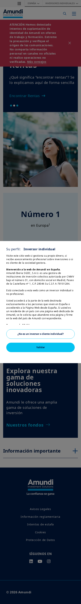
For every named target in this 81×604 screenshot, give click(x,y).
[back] (70, 322)
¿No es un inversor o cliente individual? (40, 334)
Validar (40, 347)
